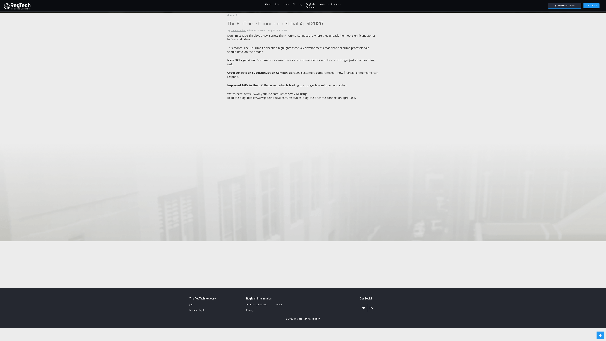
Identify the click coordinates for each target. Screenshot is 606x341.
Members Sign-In (566, 5)
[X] (363, 308)
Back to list (233, 15)
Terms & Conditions (256, 304)
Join (191, 304)
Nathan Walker (238, 30)
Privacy (250, 309)
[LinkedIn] (371, 308)
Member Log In (197, 309)
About (279, 304)
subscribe (591, 6)
